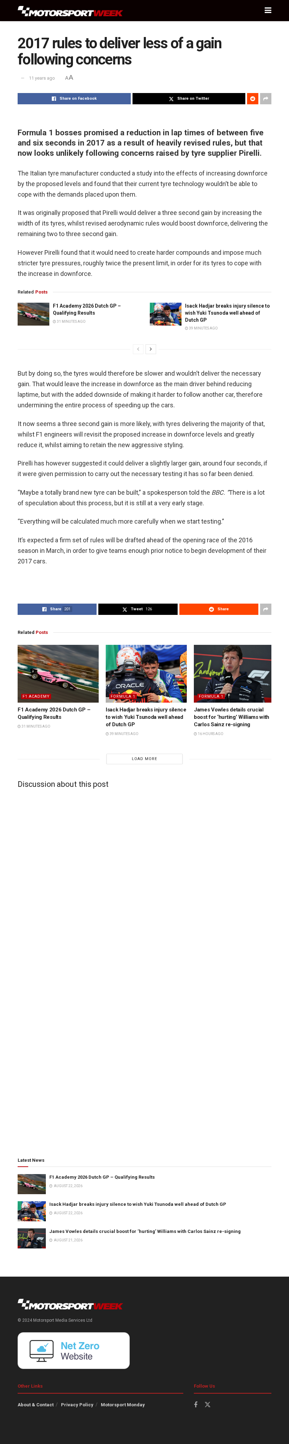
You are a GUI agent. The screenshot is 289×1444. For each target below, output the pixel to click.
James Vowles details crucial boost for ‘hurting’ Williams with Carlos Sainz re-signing (231, 717)
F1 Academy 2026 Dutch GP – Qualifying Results (102, 1177)
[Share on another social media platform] (265, 98)
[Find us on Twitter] (207, 1405)
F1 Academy (36, 696)
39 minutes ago (203, 328)
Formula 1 (123, 696)
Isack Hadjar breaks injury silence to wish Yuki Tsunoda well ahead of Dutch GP (227, 312)
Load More (144, 759)
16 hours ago (210, 734)
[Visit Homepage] (70, 11)
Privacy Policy (77, 1404)
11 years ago (42, 78)
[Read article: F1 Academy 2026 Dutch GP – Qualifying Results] (33, 314)
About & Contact (36, 1404)
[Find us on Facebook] (195, 1405)
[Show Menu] (268, 10)
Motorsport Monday (123, 1404)
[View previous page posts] (138, 349)
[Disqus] (144, 882)
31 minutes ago (71, 321)
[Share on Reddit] (252, 98)
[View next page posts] (151, 349)
